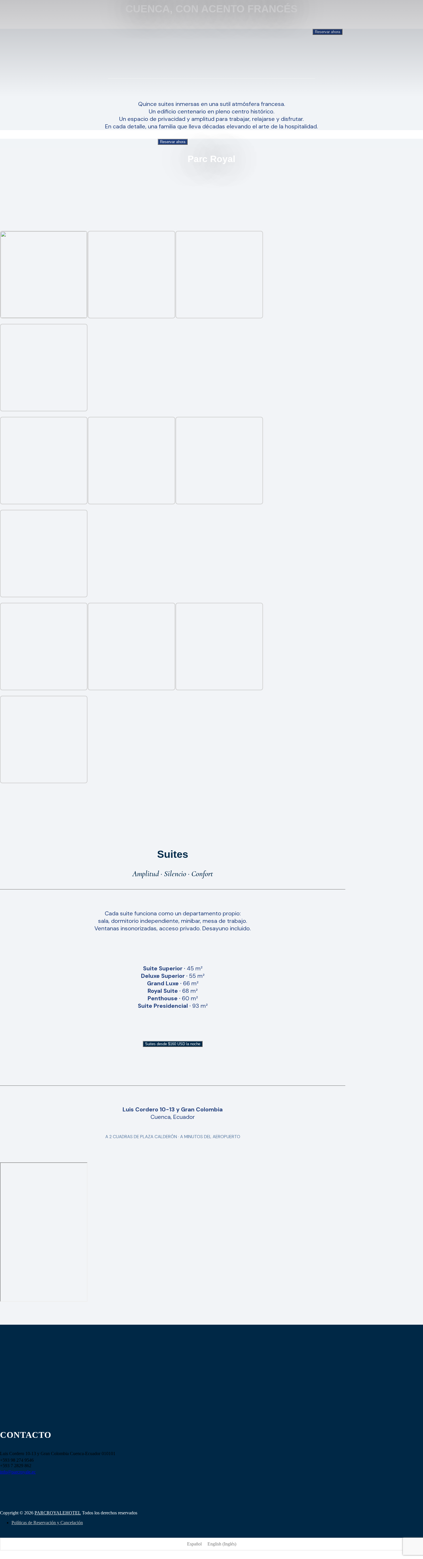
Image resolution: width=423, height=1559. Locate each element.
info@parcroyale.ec (18, 1471)
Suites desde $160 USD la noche (172, 1044)
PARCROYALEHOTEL (58, 1512)
